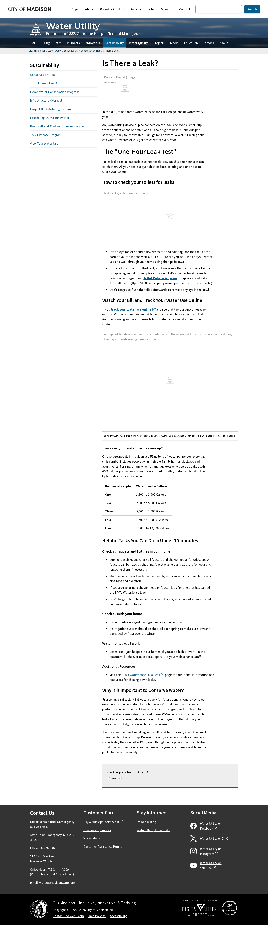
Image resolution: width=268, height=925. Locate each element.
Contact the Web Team (68, 916)
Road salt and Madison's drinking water (57, 126)
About (224, 43)
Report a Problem (112, 9)
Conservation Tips (90, 50)
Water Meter (92, 838)
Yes (114, 778)
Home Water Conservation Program (54, 92)
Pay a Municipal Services (104, 822)
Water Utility (73, 26)
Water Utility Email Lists (153, 830)
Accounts (166, 9)
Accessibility (118, 916)
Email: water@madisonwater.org (52, 882)
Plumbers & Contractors (83, 43)
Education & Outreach (199, 43)
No (125, 778)
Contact (184, 9)
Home (34, 43)
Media (174, 43)
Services (135, 9)
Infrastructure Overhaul (46, 100)
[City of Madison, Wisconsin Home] (39, 909)
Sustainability (114, 43)
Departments (80, 9)
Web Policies (97, 916)
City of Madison (37, 50)
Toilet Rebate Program (46, 135)
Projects (159, 43)
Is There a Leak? (45, 83)
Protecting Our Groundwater (49, 118)
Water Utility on (211, 826)
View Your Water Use (44, 143)
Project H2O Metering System (50, 109)
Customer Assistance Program (104, 846)
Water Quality (138, 43)
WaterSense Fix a (147, 675)
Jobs (151, 9)
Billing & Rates (51, 43)
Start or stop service (97, 830)
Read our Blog (146, 822)
